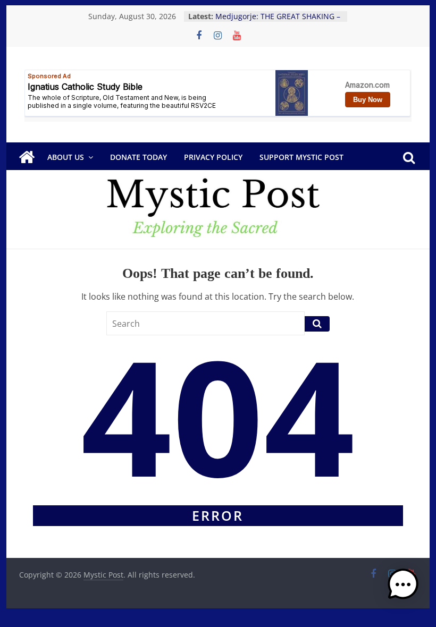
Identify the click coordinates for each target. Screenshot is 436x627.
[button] (403, 589)
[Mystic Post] (26, 157)
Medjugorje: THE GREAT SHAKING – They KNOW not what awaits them (277, 21)
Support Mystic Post (301, 157)
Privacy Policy (213, 157)
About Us (65, 157)
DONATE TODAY (138, 157)
